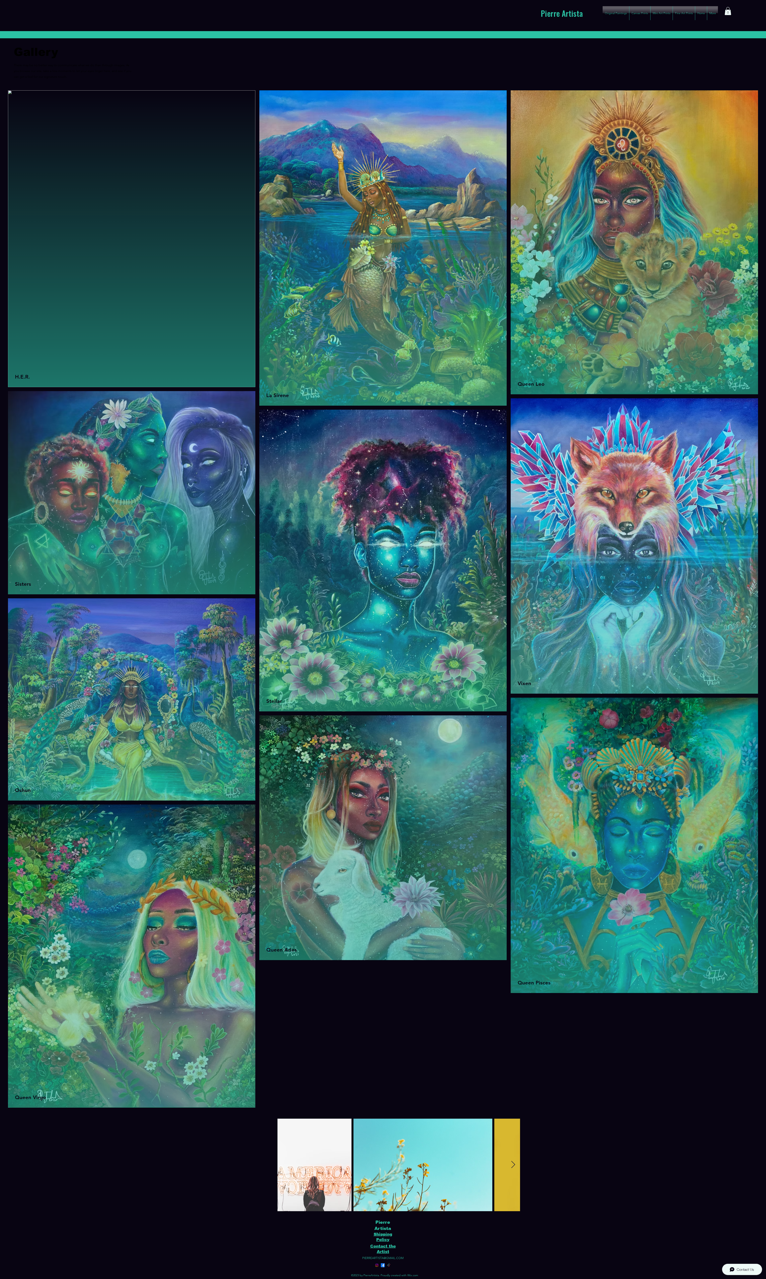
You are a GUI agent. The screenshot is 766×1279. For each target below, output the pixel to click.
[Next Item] (513, 1165)
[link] (728, 11)
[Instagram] (377, 1265)
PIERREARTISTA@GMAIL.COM (383, 1258)
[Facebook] (383, 1265)
